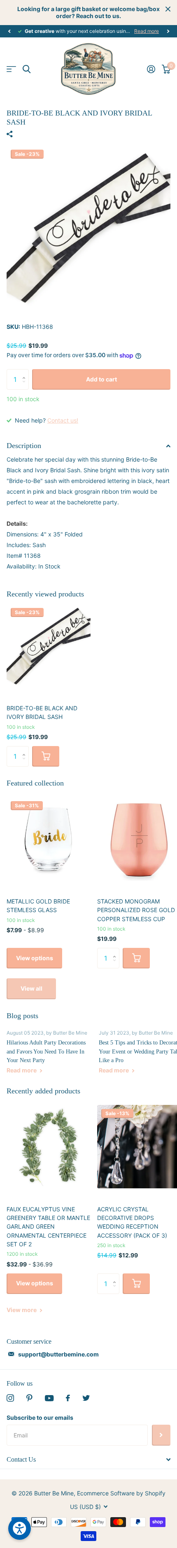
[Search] (26, 69)
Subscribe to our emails (40, 1417)
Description (24, 445)
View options (34, 957)
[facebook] (68, 1398)
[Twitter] (86, 1398)
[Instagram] (10, 1398)
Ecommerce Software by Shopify (121, 1493)
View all (31, 988)
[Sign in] (151, 69)
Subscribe (161, 1435)
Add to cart (101, 379)
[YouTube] (49, 1398)
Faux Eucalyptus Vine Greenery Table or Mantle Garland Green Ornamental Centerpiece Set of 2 (48, 1227)
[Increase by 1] (26, 372)
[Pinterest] (29, 1398)
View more (22, 1309)
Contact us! (62, 420)
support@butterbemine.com (58, 1354)
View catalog (11, 69)
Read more (146, 31)
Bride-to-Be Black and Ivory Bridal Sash (42, 712)
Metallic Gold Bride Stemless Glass (38, 905)
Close (168, 9)
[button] (9, 31)
